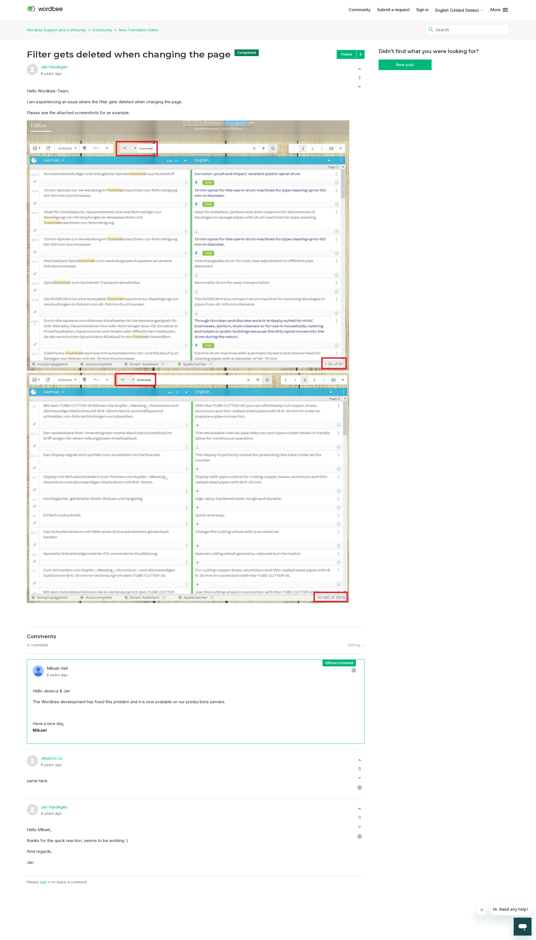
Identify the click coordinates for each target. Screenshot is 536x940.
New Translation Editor (138, 30)
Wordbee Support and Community (56, 30)
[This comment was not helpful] (360, 778)
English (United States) (457, 10)
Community (359, 9)
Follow (346, 54)
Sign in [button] (422, 9)
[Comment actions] (354, 670)
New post (405, 64)
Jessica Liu (51, 758)
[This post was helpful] (360, 69)
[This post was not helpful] (360, 87)
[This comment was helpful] (360, 760)
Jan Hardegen (54, 67)
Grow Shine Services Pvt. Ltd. (256, 924)
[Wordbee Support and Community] (45, 9)
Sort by (354, 645)
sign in (45, 882)
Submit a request (393, 9)
